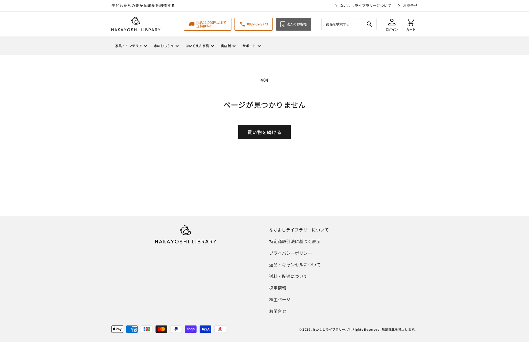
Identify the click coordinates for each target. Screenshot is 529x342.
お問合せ (410, 5)
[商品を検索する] (369, 24)
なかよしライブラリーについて (365, 5)
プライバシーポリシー (290, 253)
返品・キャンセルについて (295, 264)
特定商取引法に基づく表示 (295, 241)
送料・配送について (288, 276)
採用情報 (277, 288)
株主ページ (280, 299)
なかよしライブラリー (329, 329)
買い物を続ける (264, 132)
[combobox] (349, 24)
